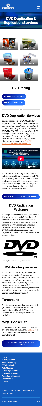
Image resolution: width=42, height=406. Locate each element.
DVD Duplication (9, 365)
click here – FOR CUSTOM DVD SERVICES (21, 344)
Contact (5, 381)
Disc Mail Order (8, 379)
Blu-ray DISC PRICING (13, 103)
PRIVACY (12, 390)
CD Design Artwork (10, 371)
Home (4, 357)
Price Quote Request (11, 376)
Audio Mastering (9, 362)
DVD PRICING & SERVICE (14, 97)
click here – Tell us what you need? (20, 197)
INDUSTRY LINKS (7, 393)
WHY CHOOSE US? (29, 390)
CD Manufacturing (10, 373)
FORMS (4, 390)
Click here (32, 330)
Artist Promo (7, 368)
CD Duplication (8, 360)
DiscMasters (13, 402)
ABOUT (19, 390)
